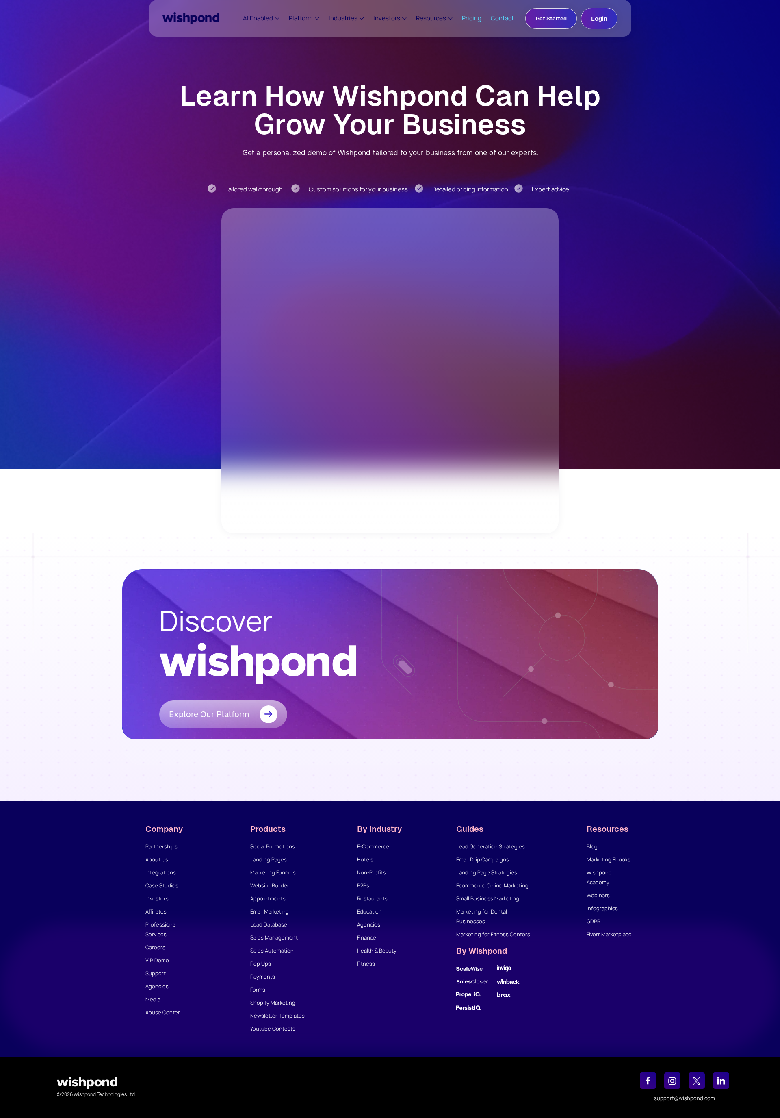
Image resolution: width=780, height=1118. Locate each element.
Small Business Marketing (487, 898)
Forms (257, 989)
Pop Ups (260, 963)
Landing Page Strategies (486, 872)
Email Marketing (269, 911)
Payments (262, 976)
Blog (592, 846)
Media (152, 999)
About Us (156, 859)
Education (369, 911)
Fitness (366, 963)
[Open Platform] (317, 18)
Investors (157, 898)
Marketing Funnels (273, 872)
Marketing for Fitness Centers (493, 934)
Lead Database (268, 924)
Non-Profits (371, 872)
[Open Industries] (362, 18)
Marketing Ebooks (608, 859)
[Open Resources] (450, 18)
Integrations (160, 872)
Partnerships (161, 846)
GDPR (593, 921)
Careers (155, 947)
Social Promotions (272, 846)
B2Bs (363, 885)
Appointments (268, 898)
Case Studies (161, 885)
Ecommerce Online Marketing (492, 885)
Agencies (157, 986)
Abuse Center (162, 1012)
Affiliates (156, 911)
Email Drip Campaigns (482, 859)
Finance (366, 937)
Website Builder (269, 885)
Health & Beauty (376, 950)
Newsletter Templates (277, 1015)
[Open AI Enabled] (277, 18)
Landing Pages (268, 859)
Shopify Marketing (272, 1002)
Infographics (602, 908)
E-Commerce (373, 846)
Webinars (598, 895)
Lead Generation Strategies (490, 846)
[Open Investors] (404, 18)
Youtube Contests (272, 1028)
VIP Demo (157, 960)
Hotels (365, 859)
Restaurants (372, 898)
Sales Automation (272, 950)
